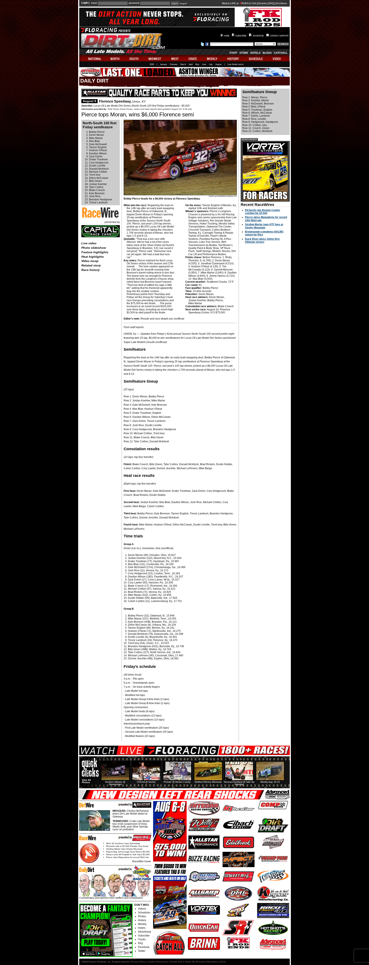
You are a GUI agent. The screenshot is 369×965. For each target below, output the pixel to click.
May (197, 64)
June (204, 64)
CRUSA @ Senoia (146, 782)
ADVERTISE (258, 36)
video (279, 58)
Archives (281, 3)
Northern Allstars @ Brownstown (115, 783)
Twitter (141, 950)
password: (134, 3)
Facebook (143, 947)
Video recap (89, 261)
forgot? (183, 4)
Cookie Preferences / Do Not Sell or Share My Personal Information (183, 962)
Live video (89, 243)
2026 (152, 64)
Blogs (267, 52)
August (218, 64)
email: (94, 3)
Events (262, 3)
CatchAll (281, 52)
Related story (91, 265)
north (115, 58)
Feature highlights (94, 252)
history (233, 58)
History (142, 920)
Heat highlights (92, 256)
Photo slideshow (93, 247)
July (211, 64)
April (191, 64)
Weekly (142, 924)
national (92, 58)
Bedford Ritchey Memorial (208, 782)
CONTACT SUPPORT (279, 36)
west (175, 58)
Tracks (142, 939)
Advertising (144, 931)
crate (193, 58)
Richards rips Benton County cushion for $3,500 (262, 212)
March (183, 64)
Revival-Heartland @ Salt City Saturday (239, 783)
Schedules (144, 912)
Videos (142, 908)
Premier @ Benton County (177, 782)
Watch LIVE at (230, 3)
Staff (233, 52)
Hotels (255, 52)
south (134, 58)
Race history (90, 270)
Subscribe (144, 935)
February (174, 64)
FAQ (271, 3)
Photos (142, 916)
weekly (212, 58)
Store (243, 52)
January (163, 64)
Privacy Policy (138, 962)
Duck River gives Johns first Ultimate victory (262, 240)
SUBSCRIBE (240, 36)
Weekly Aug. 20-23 (270, 782)
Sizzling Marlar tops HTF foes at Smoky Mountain (264, 226)
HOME (227, 36)
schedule (256, 58)
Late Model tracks (236, 64)
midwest (155, 58)
